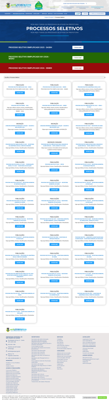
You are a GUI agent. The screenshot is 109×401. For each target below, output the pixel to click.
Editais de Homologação (13, 379)
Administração (87, 363)
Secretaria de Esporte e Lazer (40, 375)
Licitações (97, 8)
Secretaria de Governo (38, 353)
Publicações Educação (12, 384)
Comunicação (67, 8)
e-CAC (65, 13)
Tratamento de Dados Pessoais (41, 381)
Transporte (60, 344)
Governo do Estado (88, 353)
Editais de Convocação (12, 372)
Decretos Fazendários (89, 344)
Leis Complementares (89, 342)
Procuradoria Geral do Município (41, 360)
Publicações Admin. (12, 391)
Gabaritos (60, 364)
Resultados (60, 362)
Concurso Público (11, 370)
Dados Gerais (10, 366)
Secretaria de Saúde (37, 364)
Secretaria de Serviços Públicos (41, 368)
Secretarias (28, 13)
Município (7, 13)
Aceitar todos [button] (102, 397)
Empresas (60, 340)
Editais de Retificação (12, 378)
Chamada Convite (62, 359)
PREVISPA (35, 362)
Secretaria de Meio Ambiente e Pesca (41, 356)
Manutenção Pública (63, 345)
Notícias (50, 13)
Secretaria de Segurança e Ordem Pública (42, 366)
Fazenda (85, 349)
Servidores (60, 342)
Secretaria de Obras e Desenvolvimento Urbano (39, 370)
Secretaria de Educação (38, 350)
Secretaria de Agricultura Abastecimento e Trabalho (39, 341)
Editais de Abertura (11, 375)
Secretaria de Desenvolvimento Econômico (41, 348)
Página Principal (49, 17)
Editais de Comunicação (13, 373)
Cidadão (59, 339)
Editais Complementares (13, 376)
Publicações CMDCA (12, 389)
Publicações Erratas (12, 386)
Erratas (59, 367)
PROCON (34, 372)
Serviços (52, 8)
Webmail (85, 361)
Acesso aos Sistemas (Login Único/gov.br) (91, 359)
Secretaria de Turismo (38, 377)
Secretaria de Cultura (38, 374)
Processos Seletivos (18, 13)
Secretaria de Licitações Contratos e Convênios (42, 379)
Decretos (60, 369)
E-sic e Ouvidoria (58, 13)
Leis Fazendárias (87, 340)
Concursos (82, 8)
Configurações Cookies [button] (89, 397)
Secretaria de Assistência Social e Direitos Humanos (41, 344)
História (8, 364)
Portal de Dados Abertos (64, 348)
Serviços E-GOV (87, 357)
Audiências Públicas (12, 383)
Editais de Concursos (63, 354)
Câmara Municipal (88, 348)
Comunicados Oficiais (12, 381)
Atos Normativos (62, 361)
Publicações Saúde (11, 387)
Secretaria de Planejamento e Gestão (40, 358)
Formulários (60, 365)
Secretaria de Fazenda (38, 352)
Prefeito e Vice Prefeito (13, 362)
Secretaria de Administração (40, 339)
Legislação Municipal (89, 339)
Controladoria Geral (37, 346)
